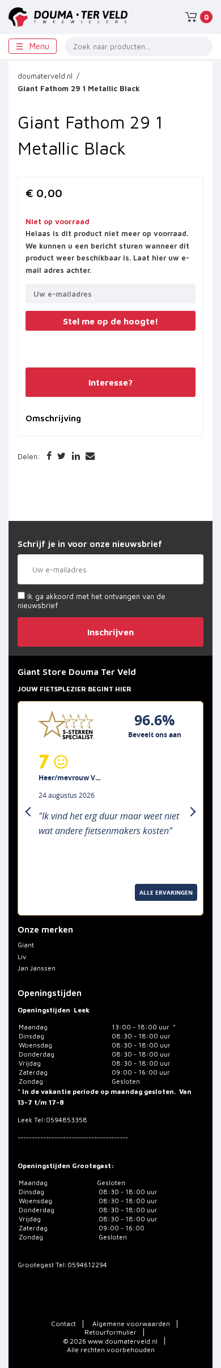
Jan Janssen (37, 968)
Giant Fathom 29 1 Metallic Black (79, 88)
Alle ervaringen (48, 905)
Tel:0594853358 (60, 1119)
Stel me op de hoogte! (110, 321)
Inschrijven (110, 632)
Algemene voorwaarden (131, 1323)
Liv (22, 956)
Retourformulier (110, 1332)
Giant (26, 944)
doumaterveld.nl (45, 75)
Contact (63, 1323)
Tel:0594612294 (81, 1264)
